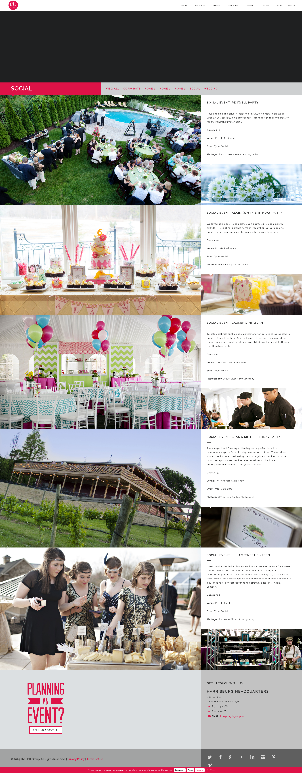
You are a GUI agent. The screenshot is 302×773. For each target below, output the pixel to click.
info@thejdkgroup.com (233, 716)
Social (195, 88)
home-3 (180, 88)
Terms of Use (95, 759)
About (184, 5)
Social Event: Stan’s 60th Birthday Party (244, 436)
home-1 (150, 88)
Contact (292, 5)
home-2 (165, 88)
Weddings (233, 5)
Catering (200, 5)
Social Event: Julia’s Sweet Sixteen (238, 555)
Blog (279, 5)
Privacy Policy (76, 759)
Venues (265, 5)
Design (250, 5)
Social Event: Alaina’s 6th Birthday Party (244, 212)
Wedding (211, 88)
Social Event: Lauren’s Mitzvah (235, 322)
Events (216, 5)
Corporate (132, 88)
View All (112, 88)
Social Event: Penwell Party (233, 102)
